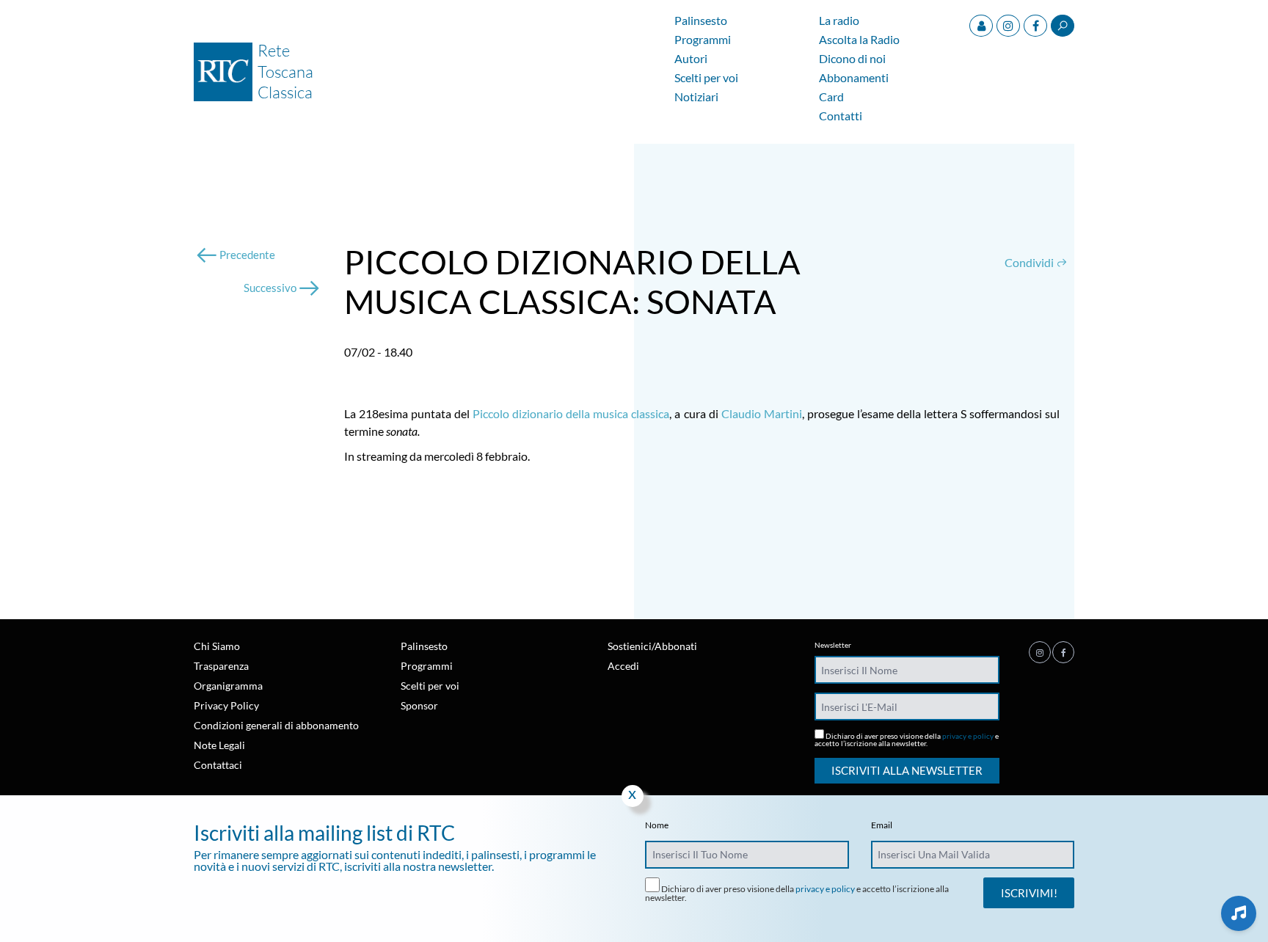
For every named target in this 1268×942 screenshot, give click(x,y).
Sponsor (419, 705)
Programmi (702, 40)
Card (831, 97)
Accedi (623, 666)
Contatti (840, 116)
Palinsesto (700, 21)
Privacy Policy (226, 705)
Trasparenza (221, 666)
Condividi (1030, 262)
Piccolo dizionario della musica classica (571, 413)
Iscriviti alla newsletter (907, 770)
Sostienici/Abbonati (652, 646)
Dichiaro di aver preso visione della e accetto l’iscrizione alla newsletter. (907, 739)
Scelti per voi (706, 78)
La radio (839, 21)
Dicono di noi (852, 59)
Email (881, 825)
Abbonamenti (854, 78)
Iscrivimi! (1029, 892)
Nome (656, 825)
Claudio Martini (761, 413)
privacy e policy (968, 735)
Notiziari (696, 97)
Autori (690, 59)
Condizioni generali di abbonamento (276, 725)
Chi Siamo (217, 646)
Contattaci (218, 765)
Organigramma (228, 685)
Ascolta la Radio (859, 40)
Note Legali (219, 745)
